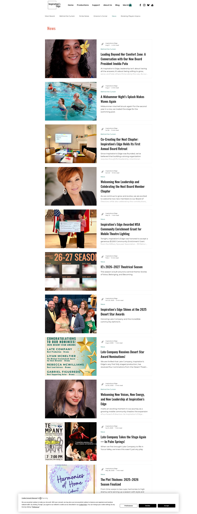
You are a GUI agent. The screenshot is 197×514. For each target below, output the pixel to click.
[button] (130, 4)
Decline (147, 506)
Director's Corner (100, 16)
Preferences (128, 506)
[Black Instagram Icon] (144, 5)
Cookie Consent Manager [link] (29, 498)
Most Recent (50, 16)
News (114, 16)
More (123, 16)
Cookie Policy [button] (83, 504)
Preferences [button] (35, 507)
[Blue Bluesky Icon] (148, 5)
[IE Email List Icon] (152, 5)
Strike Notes (84, 16)
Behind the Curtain (67, 16)
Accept (166, 506)
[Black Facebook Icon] (140, 5)
